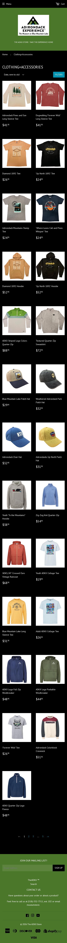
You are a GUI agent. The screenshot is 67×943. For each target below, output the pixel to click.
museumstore (33, 904)
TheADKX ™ (33, 880)
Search (33, 884)
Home (5, 54)
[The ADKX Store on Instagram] (32, 915)
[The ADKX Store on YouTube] (38, 915)
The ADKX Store (34, 924)
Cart (62, 4)
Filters (59, 74)
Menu (8, 4)
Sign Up (59, 867)
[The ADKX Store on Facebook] (27, 915)
